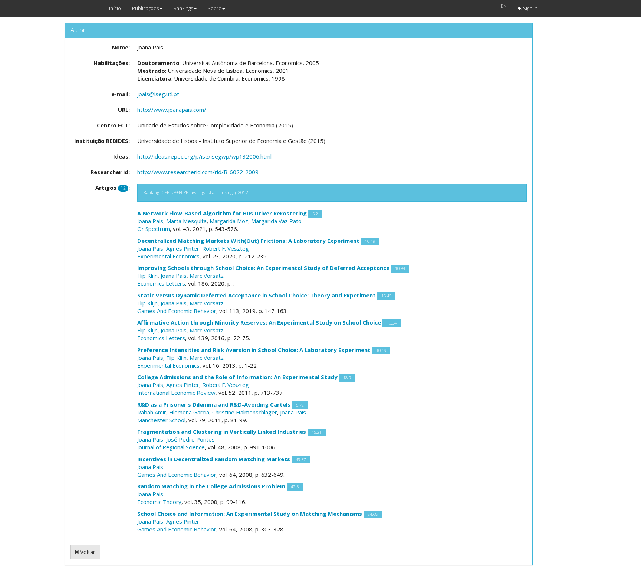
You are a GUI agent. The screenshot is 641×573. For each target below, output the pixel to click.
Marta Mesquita (186, 221)
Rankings (183, 8)
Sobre (214, 8)
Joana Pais (150, 221)
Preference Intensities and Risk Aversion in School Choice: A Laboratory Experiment (254, 350)
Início (115, 8)
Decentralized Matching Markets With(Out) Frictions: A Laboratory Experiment (248, 240)
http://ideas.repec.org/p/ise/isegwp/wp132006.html (204, 156)
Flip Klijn (147, 275)
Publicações (145, 8)
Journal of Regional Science (171, 447)
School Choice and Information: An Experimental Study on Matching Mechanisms (249, 513)
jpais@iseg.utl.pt (158, 94)
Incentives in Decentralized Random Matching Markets (213, 459)
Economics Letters (161, 283)
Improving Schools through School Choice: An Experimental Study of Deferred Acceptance (263, 267)
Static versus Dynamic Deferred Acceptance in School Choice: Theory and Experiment (256, 295)
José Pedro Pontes (190, 439)
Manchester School (161, 420)
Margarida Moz (229, 221)
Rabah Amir (151, 412)
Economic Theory (159, 501)
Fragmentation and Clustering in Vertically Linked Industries (221, 431)
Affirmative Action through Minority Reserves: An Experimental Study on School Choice (259, 322)
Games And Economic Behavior (176, 311)
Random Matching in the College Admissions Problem (211, 486)
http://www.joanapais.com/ (171, 109)
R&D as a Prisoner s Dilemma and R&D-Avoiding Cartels (213, 404)
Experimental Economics (168, 256)
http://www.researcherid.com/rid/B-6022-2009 (198, 172)
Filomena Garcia (189, 412)
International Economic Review (176, 392)
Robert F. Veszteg (225, 248)
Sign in (530, 8)
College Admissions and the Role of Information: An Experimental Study (237, 377)
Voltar (87, 552)
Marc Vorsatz (207, 275)
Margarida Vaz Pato (276, 221)
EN (504, 6)
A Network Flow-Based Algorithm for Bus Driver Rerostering (222, 213)
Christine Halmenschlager (244, 412)
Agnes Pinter (182, 248)
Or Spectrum (153, 228)
